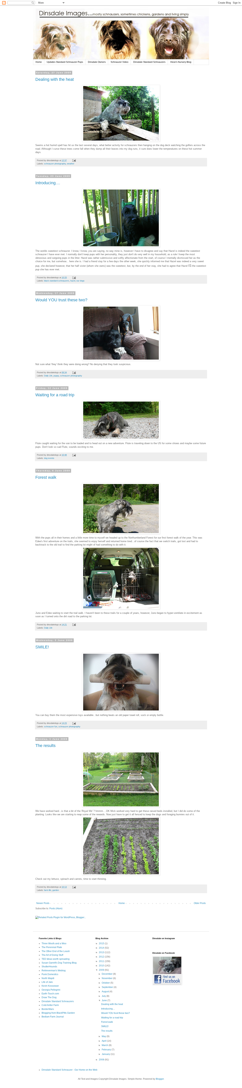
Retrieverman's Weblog (54, 970)
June (104, 1000)
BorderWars (48, 1009)
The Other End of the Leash (56, 951)
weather (70, 163)
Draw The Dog (49, 997)
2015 (102, 943)
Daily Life (48, 376)
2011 (102, 961)
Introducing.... (47, 182)
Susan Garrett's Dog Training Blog (59, 962)
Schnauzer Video (119, 62)
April (104, 1041)
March (105, 1045)
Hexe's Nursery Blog (180, 62)
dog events (49, 458)
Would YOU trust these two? (61, 300)
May (104, 1036)
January (106, 1054)
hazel (72, 281)
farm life (47, 890)
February (107, 1049)
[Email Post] (73, 160)
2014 (102, 948)
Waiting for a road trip (54, 394)
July (104, 996)
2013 (102, 952)
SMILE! (42, 647)
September (108, 987)
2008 (102, 1059)
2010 (102, 965)
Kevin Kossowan (50, 986)
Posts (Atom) (55, 908)
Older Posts (200, 903)
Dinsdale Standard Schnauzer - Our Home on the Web (69, 1070)
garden (55, 890)
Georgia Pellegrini (51, 990)
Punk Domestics (50, 974)
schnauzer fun (50, 726)
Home (39, 62)
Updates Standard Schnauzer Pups (65, 62)
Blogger (160, 1079)
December (107, 974)
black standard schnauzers (56, 281)
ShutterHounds (49, 966)
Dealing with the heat (54, 79)
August (105, 991)
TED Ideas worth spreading (56, 959)
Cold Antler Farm (50, 1005)
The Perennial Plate (52, 947)
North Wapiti (48, 978)
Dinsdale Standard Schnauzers (149, 62)
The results (45, 745)
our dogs (80, 281)
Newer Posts (42, 903)
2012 (102, 956)
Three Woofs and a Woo (54, 943)
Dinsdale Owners (97, 62)
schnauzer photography (55, 163)
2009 (102, 970)
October (106, 983)
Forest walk (45, 477)
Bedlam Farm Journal (53, 1016)
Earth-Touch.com (50, 993)
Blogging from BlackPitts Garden (58, 1013)
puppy (56, 376)
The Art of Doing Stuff (52, 955)
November (107, 978)
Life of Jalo (47, 982)
